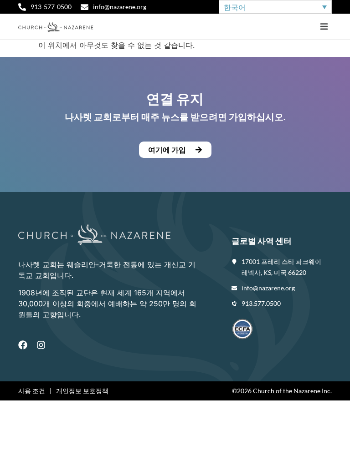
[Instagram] (41, 345)
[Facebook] (22, 345)
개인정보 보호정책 (82, 391)
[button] (324, 27)
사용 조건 (31, 391)
